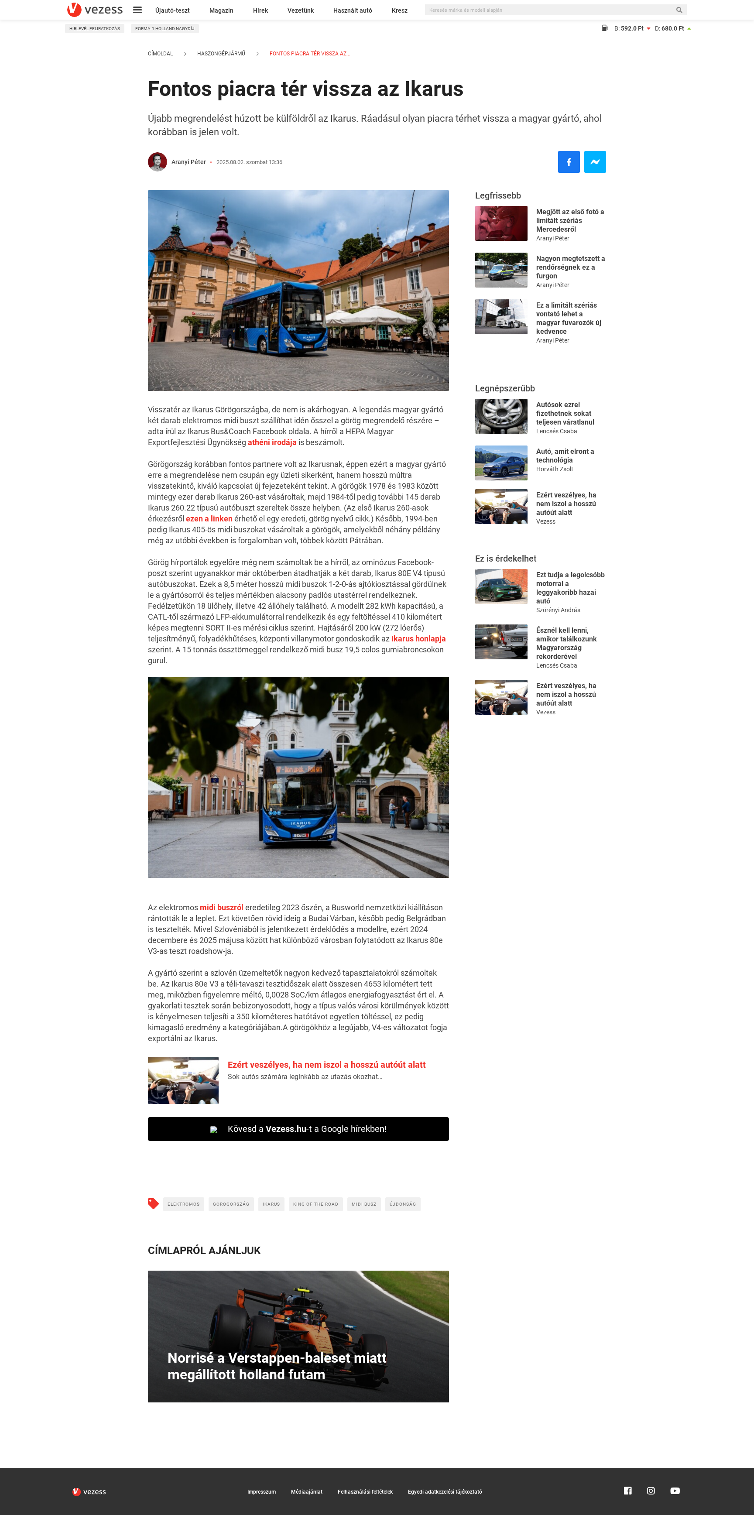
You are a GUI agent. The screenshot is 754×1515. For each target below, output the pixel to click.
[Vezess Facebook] (628, 1472)
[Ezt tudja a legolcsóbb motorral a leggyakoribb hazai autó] (501, 585)
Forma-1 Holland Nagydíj (165, 28)
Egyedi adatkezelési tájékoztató (445, 1492)
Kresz (400, 10)
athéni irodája (272, 442)
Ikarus (271, 1204)
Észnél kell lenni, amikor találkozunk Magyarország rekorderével (566, 643)
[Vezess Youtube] (674, 1472)
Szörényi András (558, 610)
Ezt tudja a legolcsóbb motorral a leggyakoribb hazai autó (570, 588)
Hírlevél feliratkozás (94, 28)
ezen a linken (209, 518)
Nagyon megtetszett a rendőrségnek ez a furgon (570, 267)
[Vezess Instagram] (651, 1472)
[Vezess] (95, 10)
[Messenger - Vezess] (595, 162)
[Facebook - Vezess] (569, 162)
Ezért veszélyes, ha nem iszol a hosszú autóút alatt (327, 1064)
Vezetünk (301, 10)
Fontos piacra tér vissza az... (309, 54)
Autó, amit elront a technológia (565, 455)
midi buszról (221, 907)
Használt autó (352, 10)
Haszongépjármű (221, 54)
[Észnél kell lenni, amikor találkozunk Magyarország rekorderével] (501, 641)
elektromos (184, 1204)
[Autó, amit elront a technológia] (501, 462)
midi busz (364, 1204)
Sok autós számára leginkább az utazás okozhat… (305, 1077)
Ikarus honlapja (418, 638)
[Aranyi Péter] (157, 161)
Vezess (545, 521)
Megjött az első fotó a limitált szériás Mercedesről (570, 220)
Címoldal (160, 54)
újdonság (403, 1204)
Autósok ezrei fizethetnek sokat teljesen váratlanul (565, 413)
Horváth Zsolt (554, 469)
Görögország (231, 1204)
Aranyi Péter (188, 161)
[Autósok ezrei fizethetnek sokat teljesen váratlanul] (501, 415)
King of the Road (316, 1204)
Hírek (260, 10)
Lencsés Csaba (556, 431)
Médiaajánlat (306, 1492)
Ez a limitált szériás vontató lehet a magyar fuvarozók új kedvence (568, 318)
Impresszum (261, 1492)
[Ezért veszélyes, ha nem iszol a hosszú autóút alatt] (501, 506)
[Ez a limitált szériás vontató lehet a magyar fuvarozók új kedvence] (501, 316)
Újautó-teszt (172, 10)
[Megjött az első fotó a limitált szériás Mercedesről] (501, 222)
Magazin (221, 10)
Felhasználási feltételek (365, 1492)
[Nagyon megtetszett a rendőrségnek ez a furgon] (501, 269)
